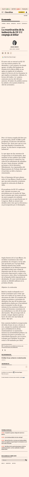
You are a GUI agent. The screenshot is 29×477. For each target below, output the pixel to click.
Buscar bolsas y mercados (9, 455)
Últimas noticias (6, 430)
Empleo (8, 23)
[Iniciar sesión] (26, 12)
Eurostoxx (8, 463)
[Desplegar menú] (3, 12)
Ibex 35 (3, 9)
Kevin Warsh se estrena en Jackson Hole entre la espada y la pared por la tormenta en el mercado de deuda (14, 442)
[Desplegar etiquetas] (26, 367)
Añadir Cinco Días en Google (9, 57)
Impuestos (13, 23)
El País (25, 15)
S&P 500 (14, 9)
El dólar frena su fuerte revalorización (14, 358)
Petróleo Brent (25, 9)
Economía (6, 20)
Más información (5, 373)
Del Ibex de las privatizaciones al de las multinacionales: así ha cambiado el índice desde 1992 (14, 448)
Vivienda (3, 23)
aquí (24, 377)
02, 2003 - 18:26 (14, 49)
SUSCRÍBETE (21, 12)
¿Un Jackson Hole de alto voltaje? (14, 437)
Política (19, 23)
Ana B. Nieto (14, 47)
